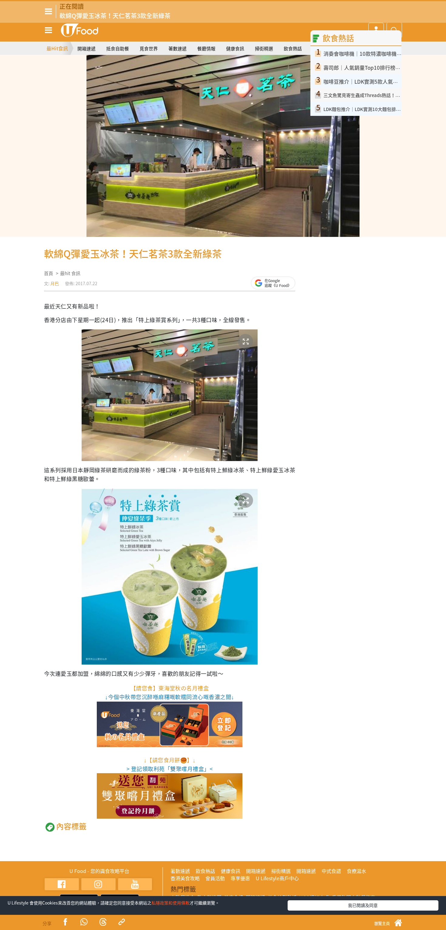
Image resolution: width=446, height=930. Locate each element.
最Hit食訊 (57, 48)
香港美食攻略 (185, 878)
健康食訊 (235, 48)
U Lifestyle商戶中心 (277, 878)
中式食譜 (331, 870)
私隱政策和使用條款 (170, 903)
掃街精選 (264, 48)
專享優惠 (240, 878)
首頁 (48, 273)
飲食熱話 (293, 48)
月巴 (54, 283)
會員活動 (215, 878)
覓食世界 (149, 48)
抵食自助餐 (117, 48)
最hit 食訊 (70, 273)
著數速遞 (177, 48)
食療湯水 (356, 870)
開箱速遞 (86, 48)
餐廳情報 (206, 48)
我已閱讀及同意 (363, 905)
